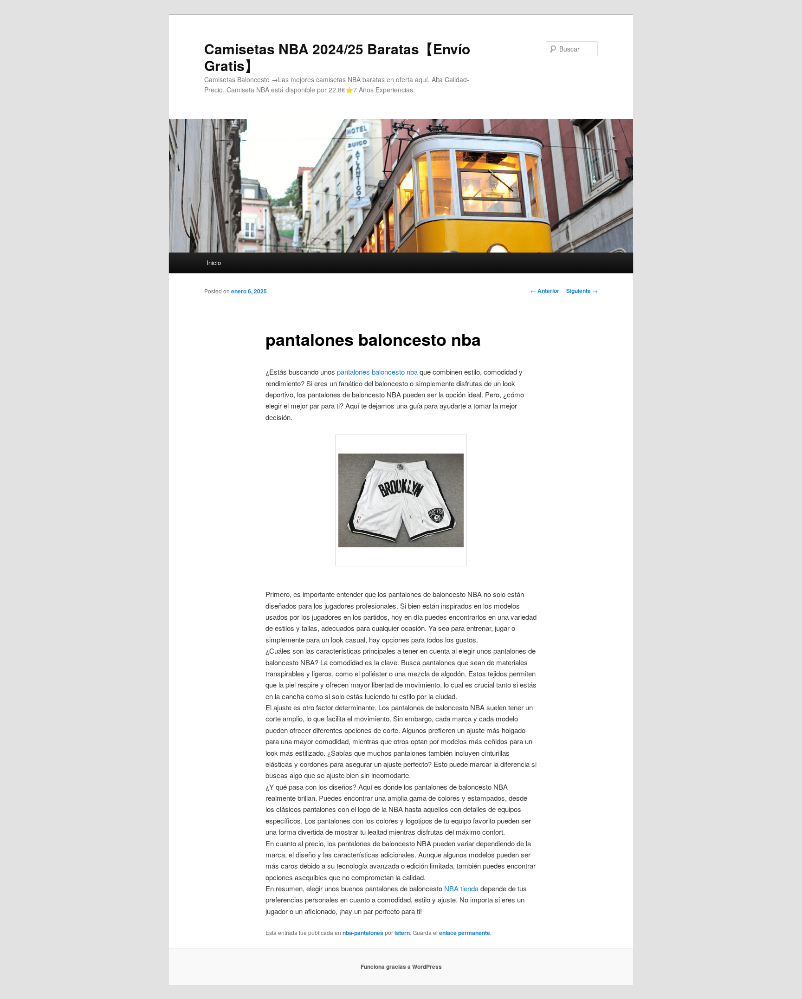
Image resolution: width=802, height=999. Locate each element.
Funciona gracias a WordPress (401, 966)
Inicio (214, 262)
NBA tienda (461, 888)
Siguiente (582, 290)
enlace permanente (464, 932)
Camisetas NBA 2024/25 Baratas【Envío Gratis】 (337, 57)
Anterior (544, 290)
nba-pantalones (363, 932)
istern (402, 932)
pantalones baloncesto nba (377, 371)
